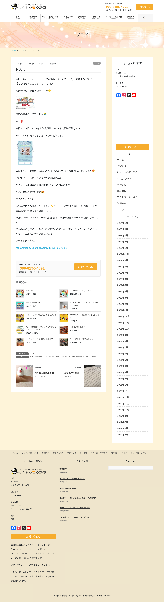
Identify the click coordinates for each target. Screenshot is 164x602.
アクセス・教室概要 (127, 197)
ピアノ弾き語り (49, 357)
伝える (58, 357)
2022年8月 (122, 266)
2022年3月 (122, 297)
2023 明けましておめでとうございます (75, 517)
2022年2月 (122, 304)
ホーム (120, 160)
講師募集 (121, 203)
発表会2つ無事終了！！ (79, 327)
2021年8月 (122, 341)
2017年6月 (122, 428)
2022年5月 (122, 285)
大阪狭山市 (66, 357)
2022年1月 (122, 310)
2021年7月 (122, 347)
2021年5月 (122, 360)
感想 (73, 357)
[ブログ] (24, 376)
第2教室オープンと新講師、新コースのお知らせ (79, 498)
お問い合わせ (145, 7)
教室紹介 (121, 166)
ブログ (96, 63)
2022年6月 (122, 279)
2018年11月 (123, 409)
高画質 (87, 357)
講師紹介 (121, 185)
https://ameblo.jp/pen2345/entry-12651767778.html (42, 248)
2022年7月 (122, 273)
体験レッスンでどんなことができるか (41, 315)
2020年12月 (123, 391)
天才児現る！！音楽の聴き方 (81, 339)
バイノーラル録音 (36, 357)
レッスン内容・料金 (127, 172)
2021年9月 (122, 335)
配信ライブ (80, 357)
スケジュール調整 (71, 373)
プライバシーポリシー (139, 453)
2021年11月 (123, 322)
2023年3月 (122, 235)
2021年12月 (123, 316)
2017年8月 (122, 416)
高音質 (94, 357)
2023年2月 (122, 241)
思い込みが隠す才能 (44, 373)
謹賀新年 (29, 291)
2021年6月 (122, 353)
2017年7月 (122, 422)
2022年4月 (122, 291)
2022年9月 (122, 260)
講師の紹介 (71, 453)
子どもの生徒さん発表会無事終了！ (40, 339)
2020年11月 (123, 397)
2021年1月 (122, 384)
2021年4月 (122, 366)
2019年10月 (123, 403)
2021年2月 (122, 378)
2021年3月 (122, 372)
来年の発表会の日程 (34, 303)
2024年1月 (122, 223)
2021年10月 (123, 329)
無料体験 (121, 191)
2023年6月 (122, 229)
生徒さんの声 (124, 178)
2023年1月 (122, 248)
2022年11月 (123, 254)
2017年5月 (122, 434)
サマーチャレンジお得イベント (82, 291)
